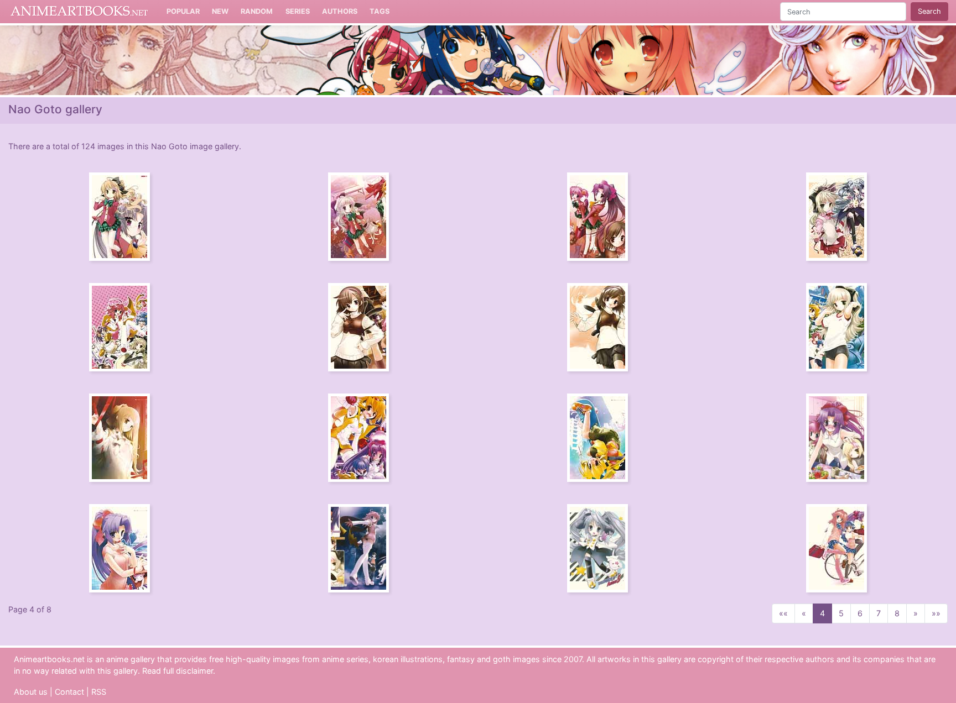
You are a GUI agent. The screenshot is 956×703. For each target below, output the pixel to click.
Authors (339, 11)
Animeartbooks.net (79, 11)
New (220, 11)
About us (31, 691)
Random (257, 11)
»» (936, 613)
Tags (379, 11)
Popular (183, 11)
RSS (98, 691)
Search (929, 11)
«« (783, 613)
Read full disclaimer (177, 670)
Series (297, 11)
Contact (69, 691)
